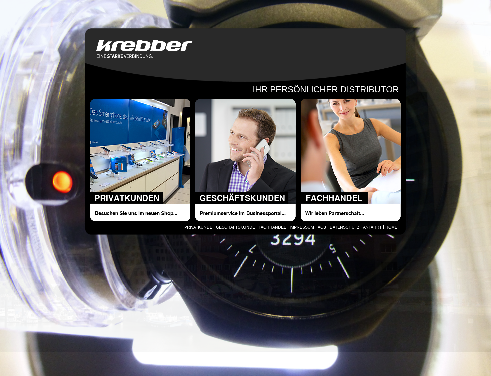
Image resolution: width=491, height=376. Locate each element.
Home (391, 227)
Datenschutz (344, 227)
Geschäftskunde (235, 227)
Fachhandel (272, 227)
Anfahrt (372, 227)
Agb (322, 227)
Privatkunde (198, 227)
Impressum (302, 227)
